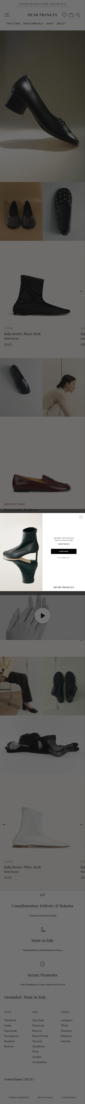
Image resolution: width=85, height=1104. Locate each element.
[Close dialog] (81, 517)
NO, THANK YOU (64, 557)
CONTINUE (63, 551)
